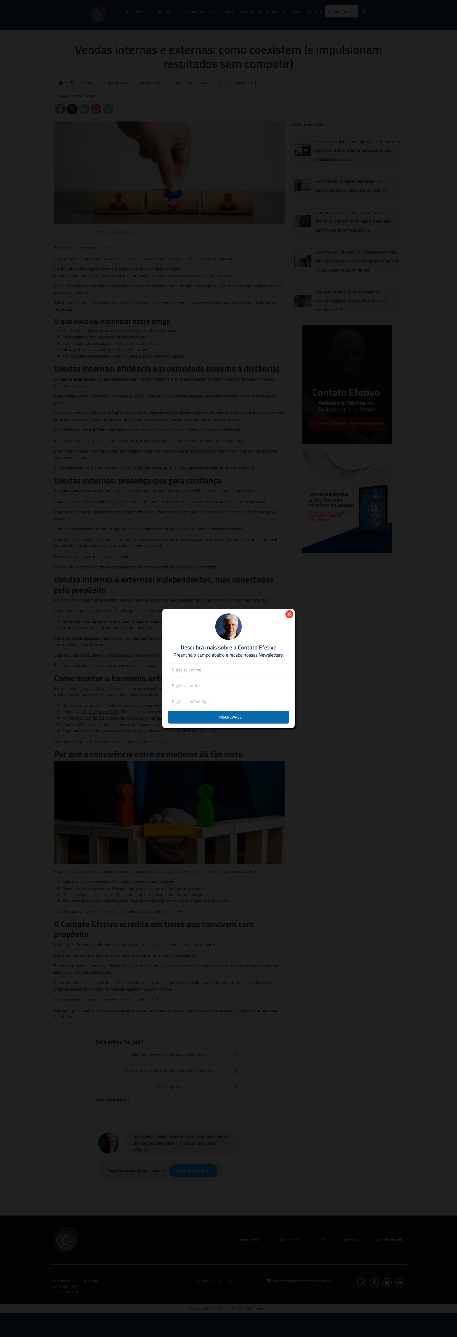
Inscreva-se (230, 717)
